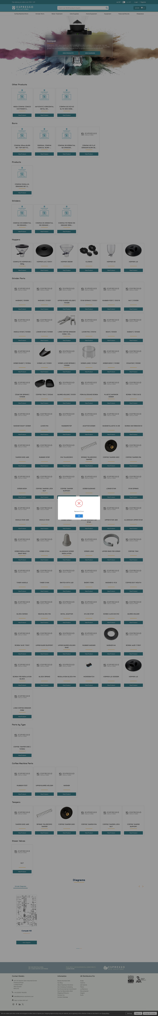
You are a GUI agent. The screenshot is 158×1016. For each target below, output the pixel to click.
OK (79, 516)
